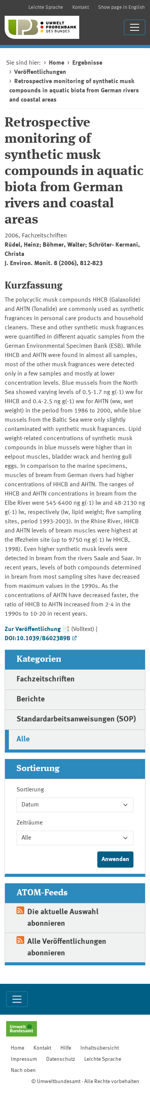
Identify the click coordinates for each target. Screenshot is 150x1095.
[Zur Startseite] (42, 27)
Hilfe (65, 1048)
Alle (23, 739)
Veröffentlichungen (40, 72)
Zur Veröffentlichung (33, 629)
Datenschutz (60, 1059)
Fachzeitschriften (46, 679)
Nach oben (23, 1070)
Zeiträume (30, 823)
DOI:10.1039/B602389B (37, 639)
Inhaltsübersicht (99, 1048)
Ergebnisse (87, 63)
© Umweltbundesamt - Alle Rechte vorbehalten (85, 1081)
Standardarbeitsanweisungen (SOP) (76, 719)
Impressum (24, 1059)
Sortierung (30, 790)
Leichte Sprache (45, 7)
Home (56, 63)
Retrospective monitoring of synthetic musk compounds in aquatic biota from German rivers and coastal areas (74, 90)
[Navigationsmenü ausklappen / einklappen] (134, 27)
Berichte (31, 699)
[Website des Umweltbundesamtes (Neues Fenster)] (21, 1030)
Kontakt (80, 7)
